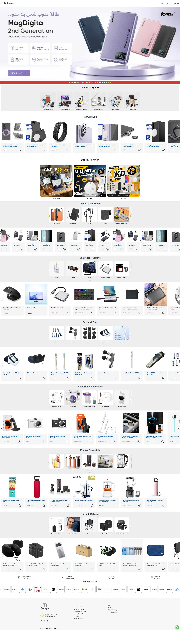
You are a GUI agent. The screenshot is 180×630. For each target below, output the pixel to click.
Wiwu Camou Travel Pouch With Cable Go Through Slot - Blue (83, 564)
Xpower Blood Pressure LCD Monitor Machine (131, 373)
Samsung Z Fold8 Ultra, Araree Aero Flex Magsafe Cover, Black (107, 145)
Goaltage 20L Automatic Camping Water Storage (11, 564)
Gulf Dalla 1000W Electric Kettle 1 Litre (84, 500)
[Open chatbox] (177, 627)
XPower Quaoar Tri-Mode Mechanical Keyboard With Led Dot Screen (11, 308)
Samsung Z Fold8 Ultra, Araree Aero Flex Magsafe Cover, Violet (44, 245)
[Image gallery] (48, 100)
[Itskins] (134, 589)
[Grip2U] (26, 589)
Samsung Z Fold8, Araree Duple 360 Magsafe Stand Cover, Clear (102, 245)
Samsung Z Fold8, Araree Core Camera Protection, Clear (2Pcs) (36, 145)
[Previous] (48, 215)
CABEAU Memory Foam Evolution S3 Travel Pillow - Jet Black (131, 564)
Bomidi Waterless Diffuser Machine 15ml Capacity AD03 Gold (35, 437)
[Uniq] (73, 589)
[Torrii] (80, 589)
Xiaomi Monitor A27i (151, 307)
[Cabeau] (150, 589)
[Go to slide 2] (90, 280)
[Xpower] (96, 589)
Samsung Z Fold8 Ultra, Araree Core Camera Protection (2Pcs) (16, 245)
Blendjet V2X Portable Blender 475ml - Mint (11, 501)
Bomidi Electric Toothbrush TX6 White (59, 372)
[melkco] (119, 589)
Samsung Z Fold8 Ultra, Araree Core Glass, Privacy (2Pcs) (116, 245)
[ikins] (34, 589)
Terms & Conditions (112, 612)
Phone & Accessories (79, 607)
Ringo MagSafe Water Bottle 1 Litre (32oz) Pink (155, 501)
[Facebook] (41, 621)
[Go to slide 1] (89, 226)
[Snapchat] (47, 621)
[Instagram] (44, 621)
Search (109, 605)
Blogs (109, 607)
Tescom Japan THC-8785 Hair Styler (107, 372)
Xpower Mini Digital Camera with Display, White (130, 437)
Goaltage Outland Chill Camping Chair (107, 563)
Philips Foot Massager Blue (153, 372)
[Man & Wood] (49, 589)
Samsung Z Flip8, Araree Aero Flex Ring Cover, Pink (73, 245)
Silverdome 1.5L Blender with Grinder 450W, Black (131, 501)
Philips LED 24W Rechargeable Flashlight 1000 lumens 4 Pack (58, 564)
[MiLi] (127, 589)
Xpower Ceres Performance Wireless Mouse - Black (131, 308)
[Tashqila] (5, 3)
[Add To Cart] (20, 150)
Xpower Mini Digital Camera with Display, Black (154, 437)
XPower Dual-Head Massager (33, 372)
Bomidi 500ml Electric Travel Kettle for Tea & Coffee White (107, 501)
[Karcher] (57, 589)
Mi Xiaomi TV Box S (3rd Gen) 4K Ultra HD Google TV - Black (107, 437)
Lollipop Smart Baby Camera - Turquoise (82, 437)
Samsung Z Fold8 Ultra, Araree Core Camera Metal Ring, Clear (83, 145)
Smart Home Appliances (90, 386)
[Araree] (104, 589)
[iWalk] (142, 589)
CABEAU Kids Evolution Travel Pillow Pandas (35, 564)
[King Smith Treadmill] (42, 589)
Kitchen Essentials (90, 450)
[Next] (39, 240)
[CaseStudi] (3, 589)
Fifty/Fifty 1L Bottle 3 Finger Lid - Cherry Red (36, 501)
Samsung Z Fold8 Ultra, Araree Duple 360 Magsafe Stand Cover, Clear (155, 145)
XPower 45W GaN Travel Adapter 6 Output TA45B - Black (154, 564)
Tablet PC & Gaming (79, 609)
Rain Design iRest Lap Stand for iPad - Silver (35, 308)
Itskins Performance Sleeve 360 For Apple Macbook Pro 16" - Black (59, 308)
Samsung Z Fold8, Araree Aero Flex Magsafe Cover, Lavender (59, 145)
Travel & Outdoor (90, 514)
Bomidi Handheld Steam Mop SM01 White (11, 437)
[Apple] (88, 589)
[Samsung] (65, 589)
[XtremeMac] (111, 589)
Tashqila (46, 628)
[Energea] (18, 589)
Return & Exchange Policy (114, 610)
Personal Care (90, 322)
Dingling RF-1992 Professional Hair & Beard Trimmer (11, 373)
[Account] (167, 3)
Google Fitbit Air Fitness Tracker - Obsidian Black (11, 145)
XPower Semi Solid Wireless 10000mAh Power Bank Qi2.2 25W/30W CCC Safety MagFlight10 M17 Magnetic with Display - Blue (59, 245)
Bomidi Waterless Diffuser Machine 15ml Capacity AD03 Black (59, 437)
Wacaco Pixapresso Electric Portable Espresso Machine (59, 501)
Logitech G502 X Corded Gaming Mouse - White (108, 308)
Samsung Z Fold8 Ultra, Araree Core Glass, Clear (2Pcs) (131, 145)
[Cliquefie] (11, 589)
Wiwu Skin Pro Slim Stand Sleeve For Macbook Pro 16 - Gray (83, 308)
